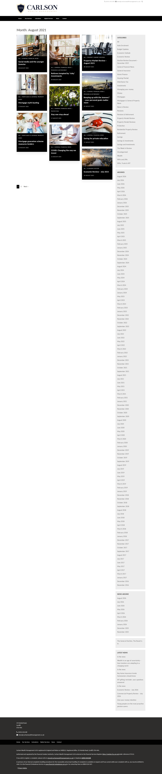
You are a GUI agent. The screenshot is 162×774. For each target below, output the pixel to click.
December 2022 (123, 315)
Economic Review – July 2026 (127, 690)
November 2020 (123, 409)
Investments (121, 86)
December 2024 (123, 251)
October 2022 (122, 323)
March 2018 (121, 529)
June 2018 (120, 518)
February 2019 (122, 488)
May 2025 (120, 233)
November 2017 (123, 544)
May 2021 (120, 386)
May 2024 (120, 278)
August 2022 (121, 330)
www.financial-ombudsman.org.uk (56, 764)
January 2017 (122, 578)
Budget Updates (123, 49)
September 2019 (123, 461)
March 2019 (121, 484)
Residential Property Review (127, 130)
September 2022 (123, 326)
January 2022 (122, 356)
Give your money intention (126, 700)
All (118, 42)
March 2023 (121, 304)
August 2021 (121, 375)
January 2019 (122, 491)
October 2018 (122, 503)
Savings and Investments (126, 145)
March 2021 (121, 394)
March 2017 (121, 574)
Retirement (121, 133)
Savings (120, 137)
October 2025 (122, 214)
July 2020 (120, 424)
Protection (121, 126)
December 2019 (123, 450)
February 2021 (122, 398)
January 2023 (122, 311)
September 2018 (123, 506)
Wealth (119, 156)
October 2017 (122, 548)
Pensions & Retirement (125, 115)
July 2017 (120, 559)
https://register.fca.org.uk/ (110, 754)
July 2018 (120, 514)
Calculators (38, 18)
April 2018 (121, 525)
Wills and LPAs (122, 160)
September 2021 (123, 371)
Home (20, 18)
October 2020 (122, 413)
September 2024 (123, 263)
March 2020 (121, 439)
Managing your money (125, 89)
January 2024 (122, 293)
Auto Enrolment (122, 46)
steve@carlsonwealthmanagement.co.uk (128, 1)
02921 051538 (110, 1)
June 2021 (120, 383)
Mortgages (121, 97)
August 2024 (121, 266)
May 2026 (120, 188)
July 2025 (120, 225)
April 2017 (121, 570)
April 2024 (121, 281)
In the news (121, 657)
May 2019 (120, 476)
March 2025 (121, 240)
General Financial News (125, 67)
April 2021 (121, 390)
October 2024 (122, 259)
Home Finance (122, 74)
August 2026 (121, 177)
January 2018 (122, 536)
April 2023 (121, 300)
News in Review (122, 107)
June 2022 (120, 338)
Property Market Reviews (126, 122)
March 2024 (121, 285)
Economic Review (123, 57)
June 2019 (120, 473)
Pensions (120, 111)
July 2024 (120, 270)
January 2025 (122, 248)
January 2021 (122, 401)
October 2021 (122, 368)
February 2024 (122, 289)
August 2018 (121, 510)
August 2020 (121, 420)
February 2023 (122, 308)
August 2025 (121, 221)
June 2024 (120, 274)
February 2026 (122, 199)
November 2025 (123, 210)
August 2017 (121, 555)
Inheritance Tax (122, 82)
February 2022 (122, 353)
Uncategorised (122, 152)
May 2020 (120, 431)
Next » (26, 187)
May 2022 (120, 341)
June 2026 (120, 184)
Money (119, 93)
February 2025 (122, 244)
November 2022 (123, 319)
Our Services (28, 18)
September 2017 (123, 551)
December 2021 (123, 360)
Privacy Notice (22, 768)
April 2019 (121, 480)
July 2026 (120, 180)
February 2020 (122, 443)
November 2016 (123, 585)
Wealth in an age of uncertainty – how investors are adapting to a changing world (129, 663)
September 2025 (123, 218)
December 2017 (123, 540)
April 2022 (121, 345)
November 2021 (123, 364)
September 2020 (123, 416)
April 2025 (121, 236)
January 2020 (122, 446)
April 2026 (121, 192)
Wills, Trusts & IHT (123, 163)
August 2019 (121, 465)
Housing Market (123, 78)
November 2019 (123, 454)
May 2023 (120, 296)
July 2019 (120, 469)
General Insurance (123, 71)
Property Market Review (126, 118)
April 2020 (121, 435)
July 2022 (120, 334)
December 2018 (123, 495)
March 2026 (121, 195)
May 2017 (120, 566)
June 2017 (120, 563)
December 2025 (123, 207)
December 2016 (123, 581)
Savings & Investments (125, 141)
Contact (64, 18)
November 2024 (123, 255)
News (57, 18)
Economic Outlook (123, 53)
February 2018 (122, 533)
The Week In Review (124, 148)
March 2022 (121, 349)
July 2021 (120, 379)
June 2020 (120, 428)
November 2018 (123, 499)
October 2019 (122, 458)
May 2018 (120, 521)
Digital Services (48, 18)
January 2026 (122, 203)
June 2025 (120, 229)
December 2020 (123, 405)
